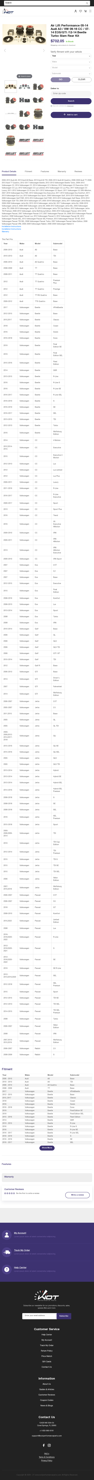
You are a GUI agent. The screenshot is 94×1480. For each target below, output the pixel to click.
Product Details (9, 172)
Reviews (78, 172)
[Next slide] (43, 50)
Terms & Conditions (47, 1457)
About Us (47, 1384)
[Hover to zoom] (24, 51)
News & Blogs (46, 1406)
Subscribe (63, 1316)
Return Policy (47, 1351)
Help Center (20, 1268)
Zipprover (70, 106)
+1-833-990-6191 (47, 1431)
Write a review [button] (77, 1195)
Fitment (28, 172)
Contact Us (47, 1367)
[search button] (87, 3)
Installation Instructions (11, 227)
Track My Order (22, 1250)
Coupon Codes (46, 1400)
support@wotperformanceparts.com (47, 1436)
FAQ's (46, 1454)
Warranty (62, 172)
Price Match (46, 1356)
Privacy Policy (46, 1461)
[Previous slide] (4, 50)
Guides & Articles (46, 1390)
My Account (20, 1233)
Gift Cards (46, 1362)
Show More (47, 1148)
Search (71, 101)
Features (45, 172)
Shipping (54, 45)
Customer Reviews (46, 1395)
